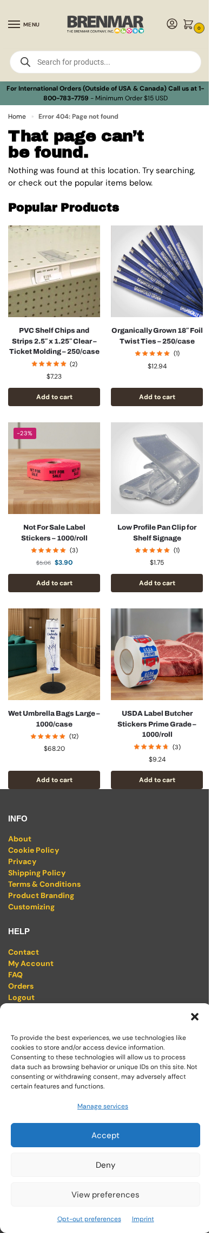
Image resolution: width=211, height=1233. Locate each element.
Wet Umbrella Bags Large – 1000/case (54, 719)
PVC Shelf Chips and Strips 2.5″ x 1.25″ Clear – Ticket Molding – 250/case (54, 341)
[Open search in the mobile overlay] (105, 62)
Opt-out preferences (89, 1219)
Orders (21, 986)
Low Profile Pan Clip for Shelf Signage (156, 533)
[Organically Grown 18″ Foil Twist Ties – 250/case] (157, 271)
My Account (31, 963)
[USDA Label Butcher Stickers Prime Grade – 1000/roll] (157, 654)
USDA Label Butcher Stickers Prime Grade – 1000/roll (156, 724)
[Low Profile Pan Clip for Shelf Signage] (157, 468)
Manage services (102, 1106)
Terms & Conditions (44, 884)
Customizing (31, 907)
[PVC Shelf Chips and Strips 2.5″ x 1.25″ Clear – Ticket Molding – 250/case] (54, 271)
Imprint (143, 1219)
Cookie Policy (33, 850)
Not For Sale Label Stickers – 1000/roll (54, 533)
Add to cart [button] (54, 397)
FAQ (15, 974)
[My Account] (172, 24)
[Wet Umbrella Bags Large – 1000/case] (54, 654)
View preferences (105, 1194)
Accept (105, 1135)
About (19, 839)
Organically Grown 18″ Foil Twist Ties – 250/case (157, 336)
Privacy (22, 861)
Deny (105, 1165)
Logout (21, 997)
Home (17, 116)
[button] (194, 1016)
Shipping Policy (36, 873)
